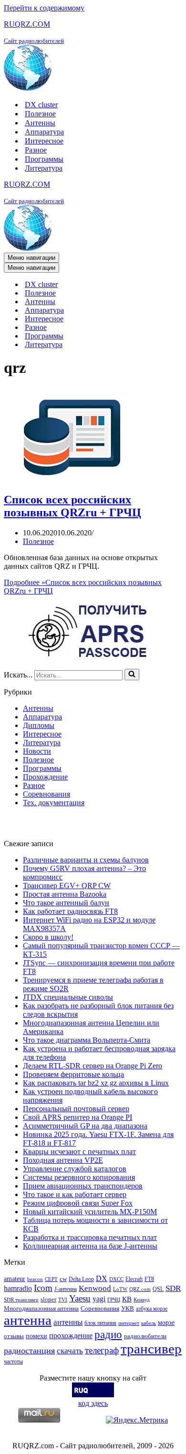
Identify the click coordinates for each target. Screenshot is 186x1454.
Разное (36, 150)
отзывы (14, 1336)
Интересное (44, 141)
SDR (173, 1288)
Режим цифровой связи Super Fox (78, 1203)
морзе (166, 1322)
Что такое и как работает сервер (74, 1194)
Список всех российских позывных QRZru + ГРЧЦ (72, 506)
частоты (13, 1361)
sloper (48, 1299)
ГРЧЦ (113, 1299)
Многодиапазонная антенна (41, 1308)
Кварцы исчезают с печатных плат (79, 1151)
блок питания (100, 1323)
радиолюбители (145, 1336)
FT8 (149, 1279)
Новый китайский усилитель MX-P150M (90, 1212)
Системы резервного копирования (79, 1177)
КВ (127, 1299)
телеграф (102, 1350)
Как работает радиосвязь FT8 (70, 911)
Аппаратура (44, 132)
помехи (36, 1336)
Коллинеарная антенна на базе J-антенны (90, 1246)
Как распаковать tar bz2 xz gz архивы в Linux (96, 1083)
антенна (28, 1320)
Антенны (40, 123)
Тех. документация (53, 803)
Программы (44, 159)
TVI (62, 1299)
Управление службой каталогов (74, 1169)
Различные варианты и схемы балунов (86, 860)
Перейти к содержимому (44, 8)
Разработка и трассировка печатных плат (90, 1237)
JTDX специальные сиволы (68, 997)
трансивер (151, 1348)
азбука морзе (151, 1308)
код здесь (93, 1403)
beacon (35, 1279)
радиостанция (29, 1350)
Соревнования (46, 794)
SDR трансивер (21, 1299)
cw (63, 1278)
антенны (68, 1322)
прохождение (71, 1335)
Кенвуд (142, 1299)
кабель (148, 1323)
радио (108, 1334)
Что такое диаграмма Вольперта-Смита (86, 1040)
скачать (70, 1350)
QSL (158, 1289)
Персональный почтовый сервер (76, 1109)
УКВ (127, 1308)
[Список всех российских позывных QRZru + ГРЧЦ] (75, 479)
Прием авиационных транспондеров (83, 1186)
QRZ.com (140, 1289)
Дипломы (38, 725)
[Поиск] (131, 674)
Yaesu (80, 1298)
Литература (43, 168)
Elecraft (134, 1279)
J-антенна (65, 1289)
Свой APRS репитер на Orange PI (77, 1117)
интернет (128, 1323)
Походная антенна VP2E (63, 1160)
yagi (99, 1299)
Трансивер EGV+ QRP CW (67, 885)
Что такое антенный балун (66, 903)
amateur (14, 1278)
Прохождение (45, 777)
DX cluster (41, 105)
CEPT (51, 1279)
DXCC (116, 1279)
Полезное (40, 114)
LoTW (120, 1289)
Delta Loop (81, 1279)
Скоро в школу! (48, 937)
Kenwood (95, 1288)
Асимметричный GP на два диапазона (85, 1126)
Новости (37, 751)
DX (101, 1278)
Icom (43, 1288)
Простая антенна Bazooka (64, 894)
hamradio (18, 1288)
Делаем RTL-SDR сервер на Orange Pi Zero (92, 1066)
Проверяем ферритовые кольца (73, 1074)
